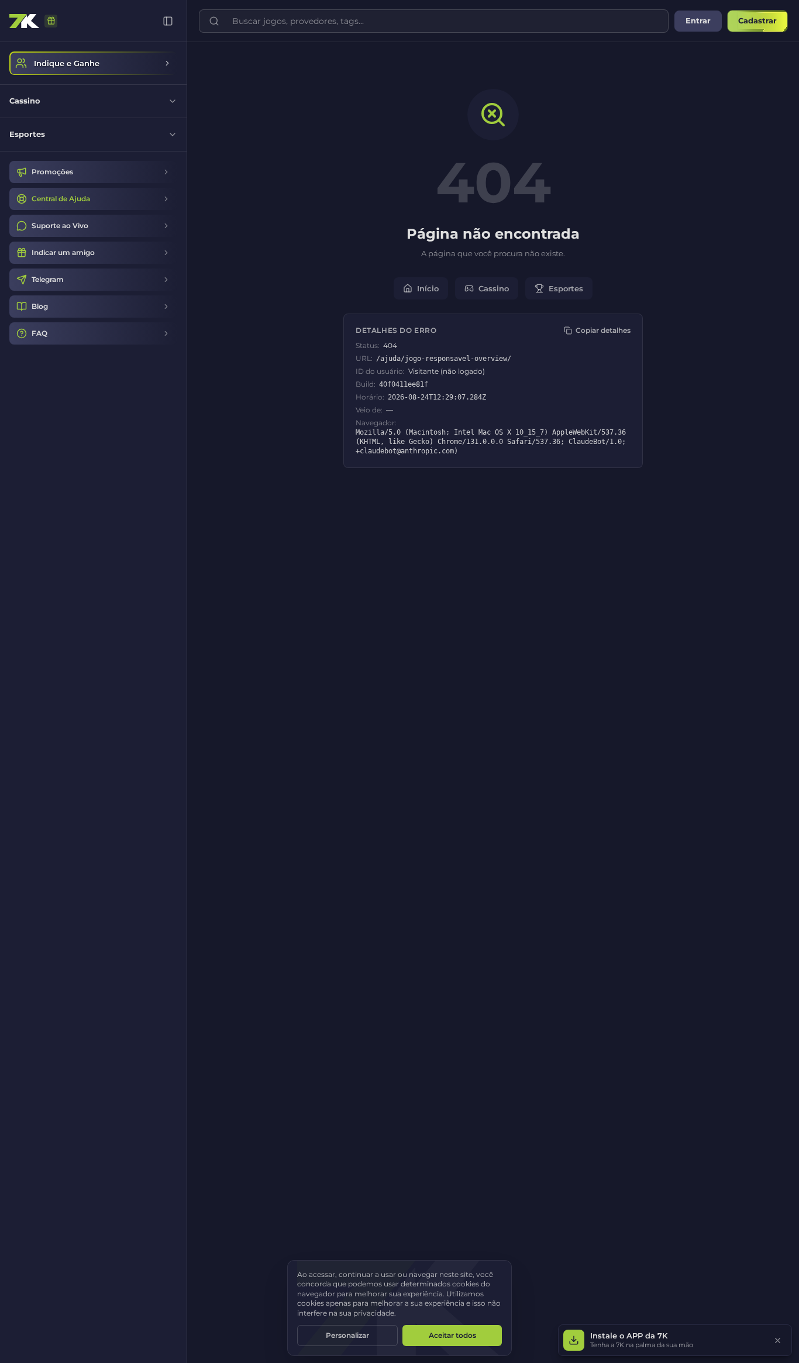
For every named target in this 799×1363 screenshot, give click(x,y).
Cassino (493, 288)
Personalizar (347, 1335)
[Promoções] (50, 21)
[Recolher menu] (168, 21)
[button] (675, 1340)
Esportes (566, 288)
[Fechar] (777, 1340)
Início (428, 288)
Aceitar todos (452, 1335)
